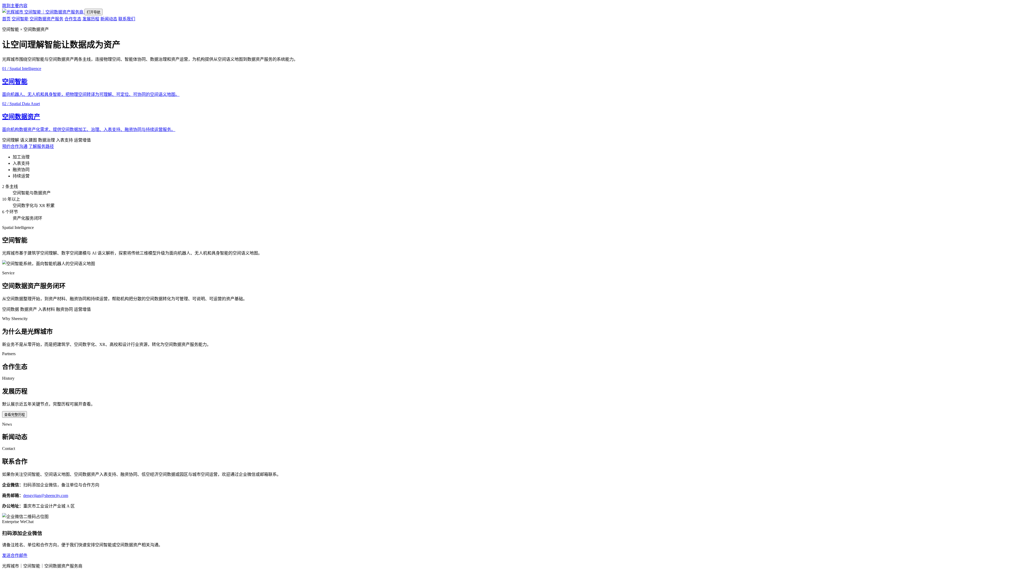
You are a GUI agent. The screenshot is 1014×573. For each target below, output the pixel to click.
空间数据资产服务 (46, 19)
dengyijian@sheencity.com (45, 495)
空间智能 (20, 19)
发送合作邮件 (14, 555)
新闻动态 (108, 19)
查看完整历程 (14, 415)
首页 (6, 19)
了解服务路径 (41, 146)
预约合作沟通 (14, 146)
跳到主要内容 (14, 5)
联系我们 (126, 19)
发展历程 (90, 19)
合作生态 (72, 19)
